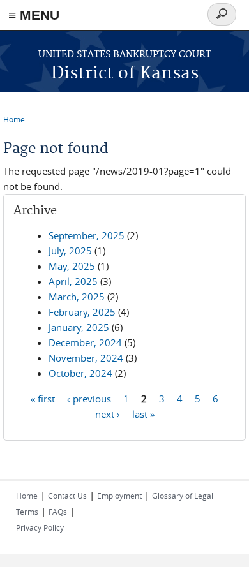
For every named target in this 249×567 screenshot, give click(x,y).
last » (143, 413)
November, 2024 (86, 357)
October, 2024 (80, 373)
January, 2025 (79, 327)
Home (14, 119)
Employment (119, 495)
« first (43, 398)
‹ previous (89, 398)
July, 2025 (70, 250)
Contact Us (67, 495)
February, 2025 (82, 312)
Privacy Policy (40, 527)
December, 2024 (85, 342)
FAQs (58, 511)
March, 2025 (77, 296)
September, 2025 (86, 235)
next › (107, 413)
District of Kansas (125, 73)
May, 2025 (72, 266)
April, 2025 (73, 281)
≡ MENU (33, 15)
